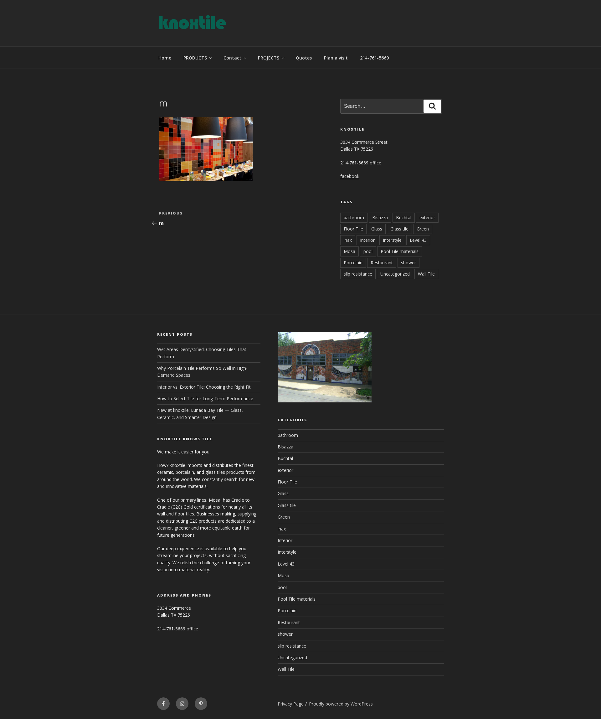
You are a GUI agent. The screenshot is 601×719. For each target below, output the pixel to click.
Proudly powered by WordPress (341, 704)
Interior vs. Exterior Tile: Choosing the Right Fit (204, 387)
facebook (349, 176)
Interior (367, 240)
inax (348, 240)
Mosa (349, 251)
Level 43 (418, 240)
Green (423, 229)
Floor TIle (353, 229)
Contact (232, 58)
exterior (427, 217)
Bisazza (380, 217)
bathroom (354, 217)
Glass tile (399, 229)
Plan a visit (336, 58)
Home (164, 58)
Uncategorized (395, 274)
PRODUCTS (195, 58)
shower (408, 263)
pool (367, 251)
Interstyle (392, 240)
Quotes (304, 58)
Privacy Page (291, 704)
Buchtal (403, 217)
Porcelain (353, 263)
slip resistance (358, 274)
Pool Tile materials (400, 251)
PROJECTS (268, 58)
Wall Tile (426, 274)
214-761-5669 (374, 58)
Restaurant (382, 263)
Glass (376, 229)
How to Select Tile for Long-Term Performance (205, 398)
